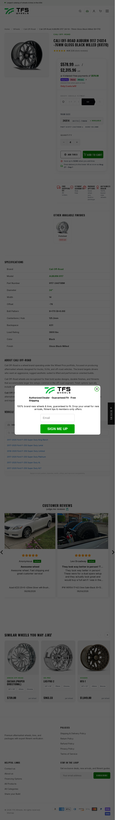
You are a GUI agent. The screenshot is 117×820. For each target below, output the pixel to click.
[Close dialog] (97, 389)
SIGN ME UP (57, 429)
